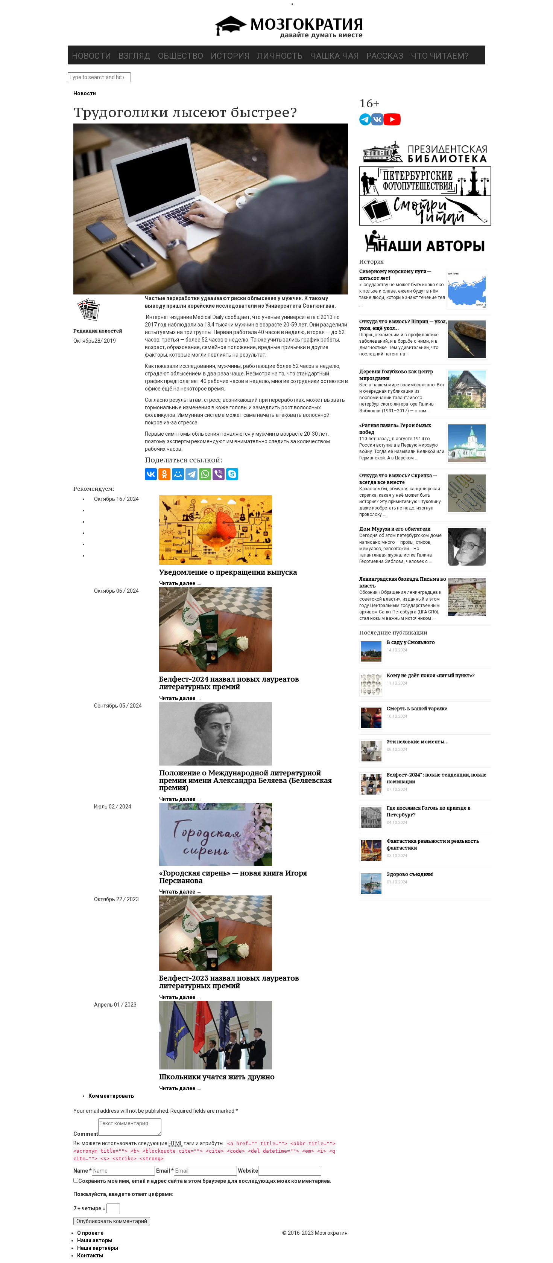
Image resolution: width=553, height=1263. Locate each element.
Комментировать (111, 1096)
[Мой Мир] (178, 474)
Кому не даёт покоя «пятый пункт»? (431, 675)
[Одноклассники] (164, 474)
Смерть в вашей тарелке (417, 708)
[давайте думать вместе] (288, 28)
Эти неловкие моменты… (417, 741)
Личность (279, 56)
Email (165, 1171)
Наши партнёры (97, 1248)
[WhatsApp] (205, 474)
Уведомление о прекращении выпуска (228, 572)
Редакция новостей (97, 331)
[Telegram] (191, 474)
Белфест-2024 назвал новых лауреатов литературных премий (229, 682)
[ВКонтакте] (151, 474)
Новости (91, 56)
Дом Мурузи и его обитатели (394, 529)
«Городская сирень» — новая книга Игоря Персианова (233, 876)
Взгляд (134, 56)
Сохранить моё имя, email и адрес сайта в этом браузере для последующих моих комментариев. (204, 1181)
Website (248, 1171)
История (230, 56)
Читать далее (180, 583)
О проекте (90, 1233)
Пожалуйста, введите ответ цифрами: (123, 1194)
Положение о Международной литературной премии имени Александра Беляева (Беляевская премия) (245, 780)
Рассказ (384, 56)
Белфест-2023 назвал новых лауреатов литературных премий (229, 981)
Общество (180, 56)
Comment (85, 1134)
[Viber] (219, 474)
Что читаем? (440, 56)
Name (82, 1171)
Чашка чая (334, 56)
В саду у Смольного (411, 642)
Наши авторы (94, 1240)
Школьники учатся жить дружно (217, 1076)
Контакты (90, 1255)
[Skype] (232, 474)
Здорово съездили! (410, 874)
